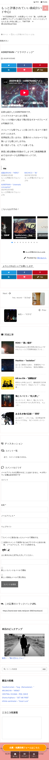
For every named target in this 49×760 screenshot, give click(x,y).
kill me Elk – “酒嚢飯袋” (26, 378)
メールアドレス (8, 516)
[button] (5, 228)
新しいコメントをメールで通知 (13, 570)
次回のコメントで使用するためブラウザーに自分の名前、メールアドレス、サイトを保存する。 (24, 543)
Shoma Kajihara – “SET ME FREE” (15, 697)
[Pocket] (24, 70)
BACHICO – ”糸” (30, 173)
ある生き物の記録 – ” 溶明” (27, 413)
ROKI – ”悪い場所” (23, 343)
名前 (3, 505)
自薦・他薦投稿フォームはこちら (24, 747)
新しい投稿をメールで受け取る (13, 577)
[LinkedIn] (8, 70)
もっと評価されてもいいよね (23, 34)
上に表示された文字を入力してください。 (18, 555)
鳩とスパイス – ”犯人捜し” (27, 396)
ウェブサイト (6, 526)
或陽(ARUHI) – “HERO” (10, 173)
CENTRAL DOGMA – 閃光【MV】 (15, 694)
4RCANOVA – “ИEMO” (11, 690)
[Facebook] (24, 65)
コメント (4, 480)
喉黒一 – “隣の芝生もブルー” (13, 658)
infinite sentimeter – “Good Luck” (15, 701)
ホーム (5, 34)
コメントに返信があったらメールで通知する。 (21, 537)
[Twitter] (8, 65)
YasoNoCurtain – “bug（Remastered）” (18, 687)
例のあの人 (42, 258)
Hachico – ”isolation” (25, 360)
